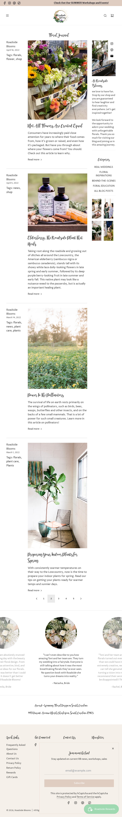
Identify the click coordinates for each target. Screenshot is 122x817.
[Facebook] (5, 3)
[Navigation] (7, 15)
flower (10, 59)
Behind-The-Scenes (104, 180)
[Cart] (112, 15)
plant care (12, 461)
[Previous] (36, 598)
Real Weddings (103, 167)
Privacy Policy (64, 796)
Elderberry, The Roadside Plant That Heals (55, 240)
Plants (10, 465)
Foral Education (104, 185)
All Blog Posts (103, 191)
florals (17, 55)
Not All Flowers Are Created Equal (55, 125)
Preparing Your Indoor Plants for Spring (53, 557)
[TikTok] (19, 3)
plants (17, 330)
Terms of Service (86, 796)
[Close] (112, 748)
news (16, 188)
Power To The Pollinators (46, 395)
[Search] (105, 15)
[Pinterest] (15, 3)
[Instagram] (10, 3)
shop (19, 59)
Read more (33, 159)
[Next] (80, 598)
